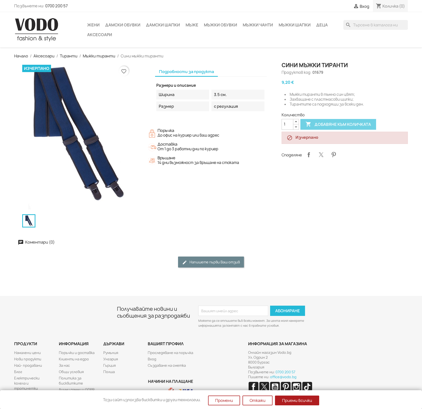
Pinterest (333, 155)
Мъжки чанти (258, 25)
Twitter (264, 387)
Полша (109, 371)
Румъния (110, 352)
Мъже (192, 25)
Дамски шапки (163, 25)
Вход (152, 359)
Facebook (253, 387)
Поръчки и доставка (77, 352)
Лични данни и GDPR (77, 389)
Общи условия (71, 371)
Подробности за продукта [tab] (186, 71)
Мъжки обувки (220, 25)
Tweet (321, 155)
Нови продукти (27, 359)
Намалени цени (27, 352)
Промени (224, 400)
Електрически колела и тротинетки (27, 383)
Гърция (109, 365)
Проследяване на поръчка (170, 352)
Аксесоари (99, 34)
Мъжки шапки (295, 25)
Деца (322, 25)
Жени (93, 25)
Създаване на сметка (167, 365)
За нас (64, 365)
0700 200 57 (56, 6)
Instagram (296, 387)
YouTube (275, 387)
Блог (18, 371)
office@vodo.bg (283, 377)
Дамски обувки (122, 25)
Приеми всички (297, 400)
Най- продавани (28, 365)
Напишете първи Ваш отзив (214, 262)
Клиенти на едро (74, 359)
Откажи (257, 400)
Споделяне (309, 155)
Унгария (110, 359)
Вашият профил (166, 343)
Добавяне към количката (338, 124)
